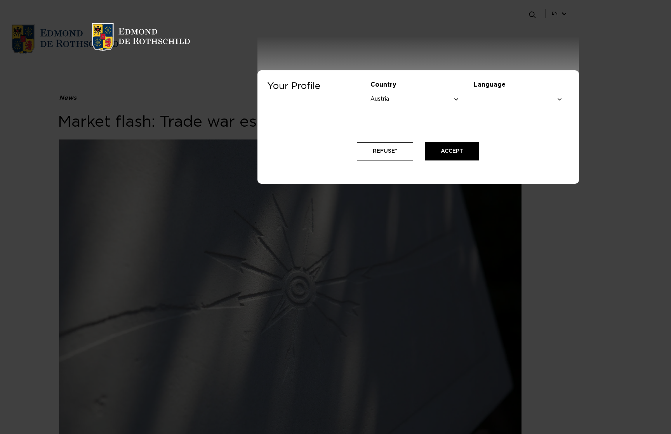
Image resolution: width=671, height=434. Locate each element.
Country (383, 85)
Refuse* (385, 151)
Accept (452, 151)
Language (490, 85)
